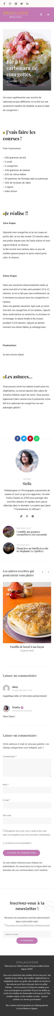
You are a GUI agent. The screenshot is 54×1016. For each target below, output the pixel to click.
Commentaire (9, 756)
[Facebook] (17, 438)
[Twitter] (24, 438)
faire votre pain (27, 984)
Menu (48, 15)
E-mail (6, 800)
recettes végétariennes (37, 978)
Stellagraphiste (41, 1005)
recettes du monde (40, 981)
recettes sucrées (33, 996)
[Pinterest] (30, 438)
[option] (27, 617)
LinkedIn (27, 3)
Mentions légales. (30, 1008)
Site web (7, 815)
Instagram (10, 3)
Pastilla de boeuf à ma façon (27, 647)
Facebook (4, 3)
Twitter (21, 3)
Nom (5, 784)
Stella (27, 483)
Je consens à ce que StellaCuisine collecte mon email (28, 925)
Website (21, 516)
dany (15, 687)
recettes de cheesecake (22, 993)
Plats (42, 85)
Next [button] (48, 572)
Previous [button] (42, 572)
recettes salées (12, 996)
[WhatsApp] (36, 438)
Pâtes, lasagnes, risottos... (21, 85)
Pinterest (16, 3)
